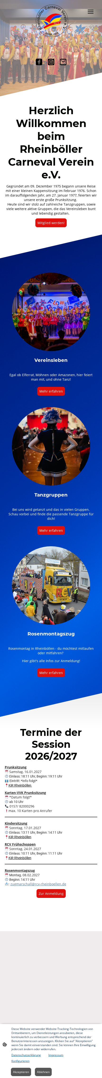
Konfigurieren (20, 1061)
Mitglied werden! (51, 223)
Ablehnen (43, 1072)
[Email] (63, 62)
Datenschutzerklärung (26, 1055)
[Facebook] (39, 62)
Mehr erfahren (51, 391)
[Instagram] (51, 62)
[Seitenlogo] (51, 21)
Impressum (55, 1055)
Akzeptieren (21, 1072)
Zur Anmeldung (51, 893)
